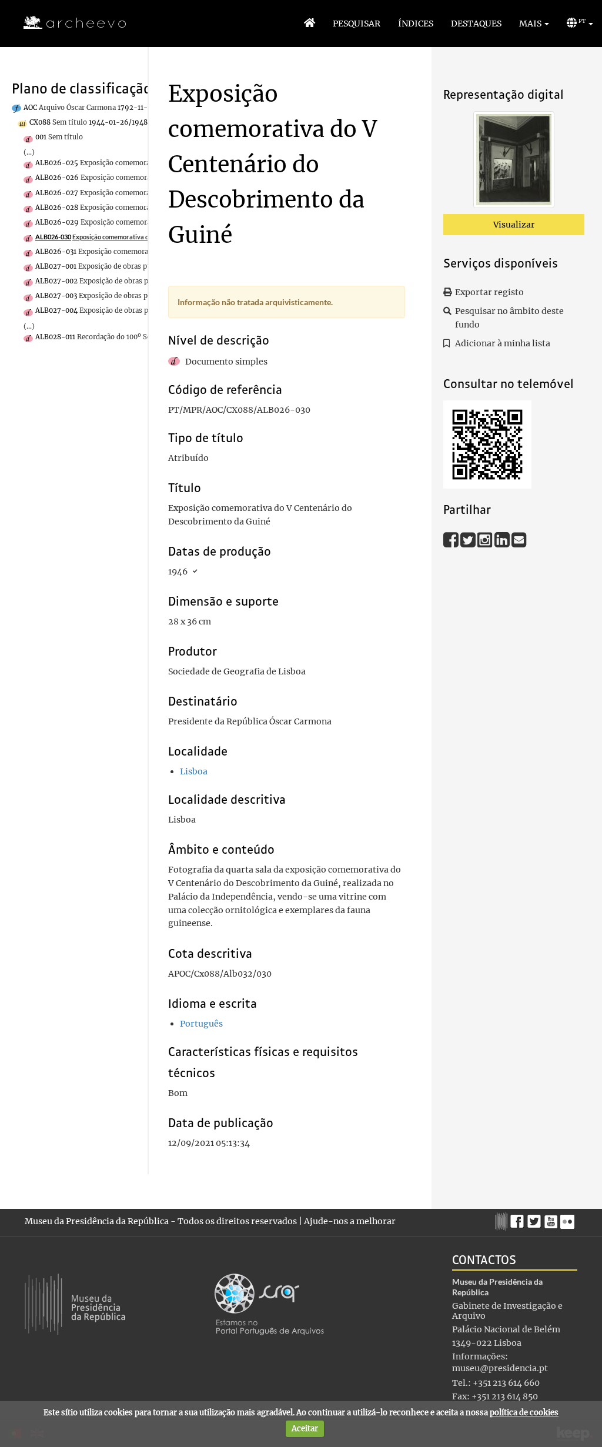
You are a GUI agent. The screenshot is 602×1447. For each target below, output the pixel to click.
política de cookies (524, 1413)
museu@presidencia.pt (500, 1368)
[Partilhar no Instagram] (485, 539)
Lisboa (194, 771)
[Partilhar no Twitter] (468, 539)
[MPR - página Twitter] (535, 1219)
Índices (415, 23)
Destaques (476, 23)
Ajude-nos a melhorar (350, 1221)
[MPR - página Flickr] (568, 1219)
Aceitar (305, 1428)
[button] (534, 23)
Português (201, 1023)
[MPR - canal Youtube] (552, 1218)
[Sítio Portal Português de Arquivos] (269, 1304)
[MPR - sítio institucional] (503, 1220)
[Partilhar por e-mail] (519, 539)
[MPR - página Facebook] (518, 1219)
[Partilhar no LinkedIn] (502, 539)
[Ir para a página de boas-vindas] (309, 23)
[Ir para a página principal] (67, 23)
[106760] (513, 161)
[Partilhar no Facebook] (451, 539)
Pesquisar (356, 23)
